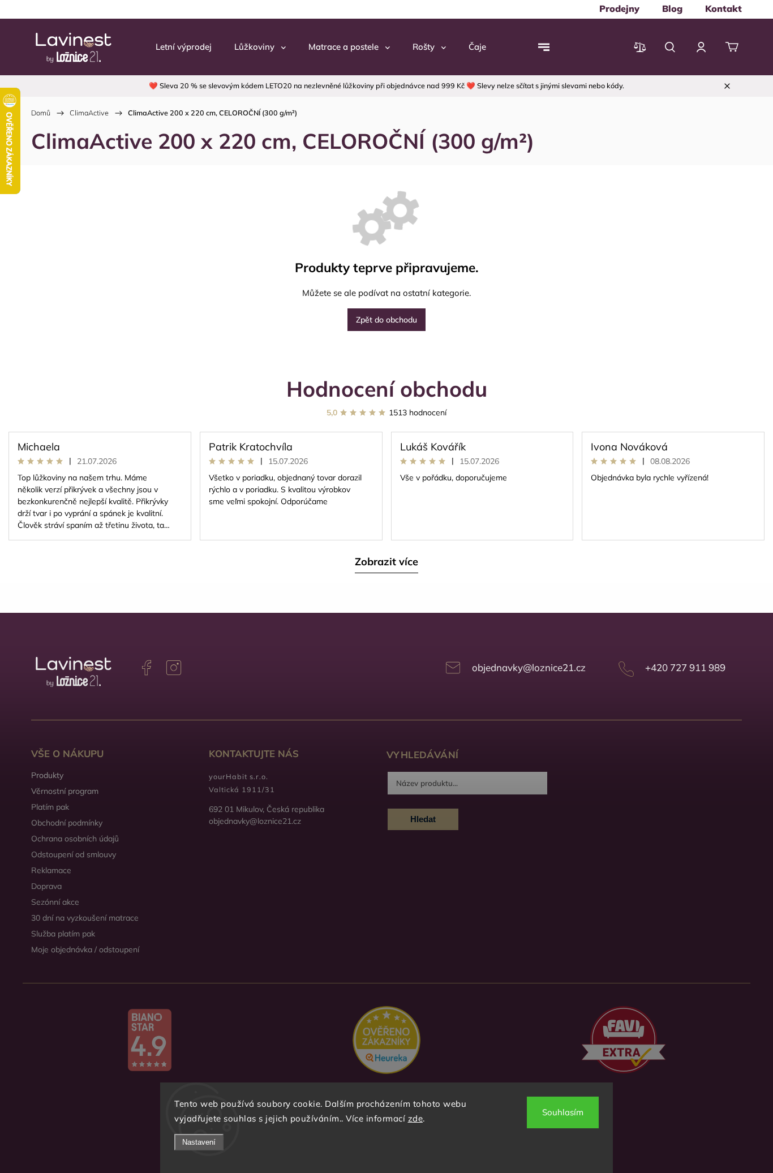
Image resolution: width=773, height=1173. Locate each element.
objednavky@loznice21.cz (529, 667)
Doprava (46, 886)
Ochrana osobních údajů (75, 838)
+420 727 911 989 (685, 667)
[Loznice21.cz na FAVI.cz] (623, 1041)
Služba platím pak (63, 934)
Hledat (423, 819)
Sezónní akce (55, 902)
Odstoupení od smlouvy (73, 854)
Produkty (47, 775)
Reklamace (51, 870)
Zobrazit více (386, 561)
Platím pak (50, 807)
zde (415, 1118)
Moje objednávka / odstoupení (85, 949)
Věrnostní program (64, 791)
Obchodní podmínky (66, 823)
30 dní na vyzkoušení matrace (85, 918)
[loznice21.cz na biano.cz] (150, 1041)
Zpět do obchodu (386, 320)
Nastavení (199, 1142)
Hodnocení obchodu (386, 388)
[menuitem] (619, 8)
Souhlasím (562, 1112)
